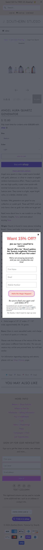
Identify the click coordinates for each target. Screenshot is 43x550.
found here (9, 310)
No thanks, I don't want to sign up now (21, 313)
